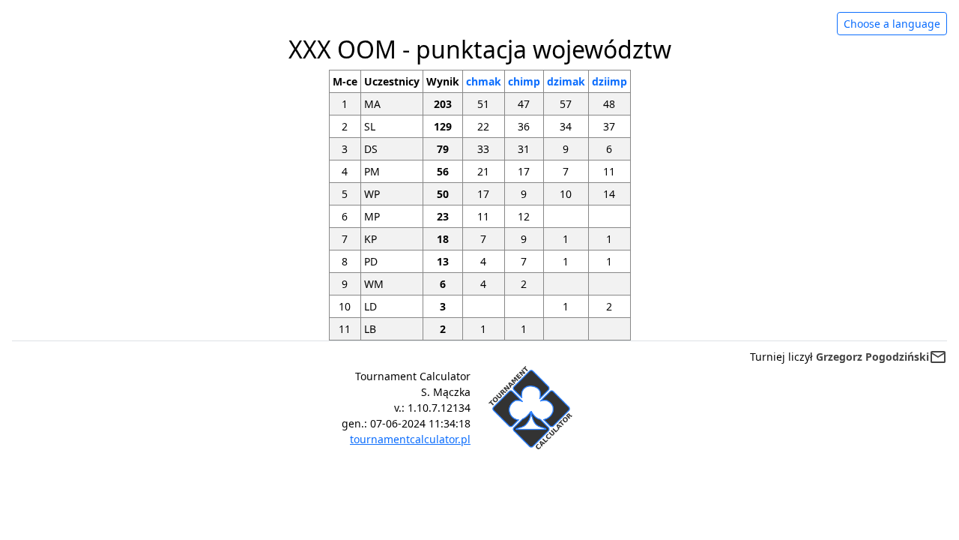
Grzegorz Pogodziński (872, 357)
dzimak (566, 81)
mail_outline (938, 357)
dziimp (609, 81)
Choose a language (892, 23)
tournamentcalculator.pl (410, 439)
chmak (483, 81)
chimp (524, 81)
